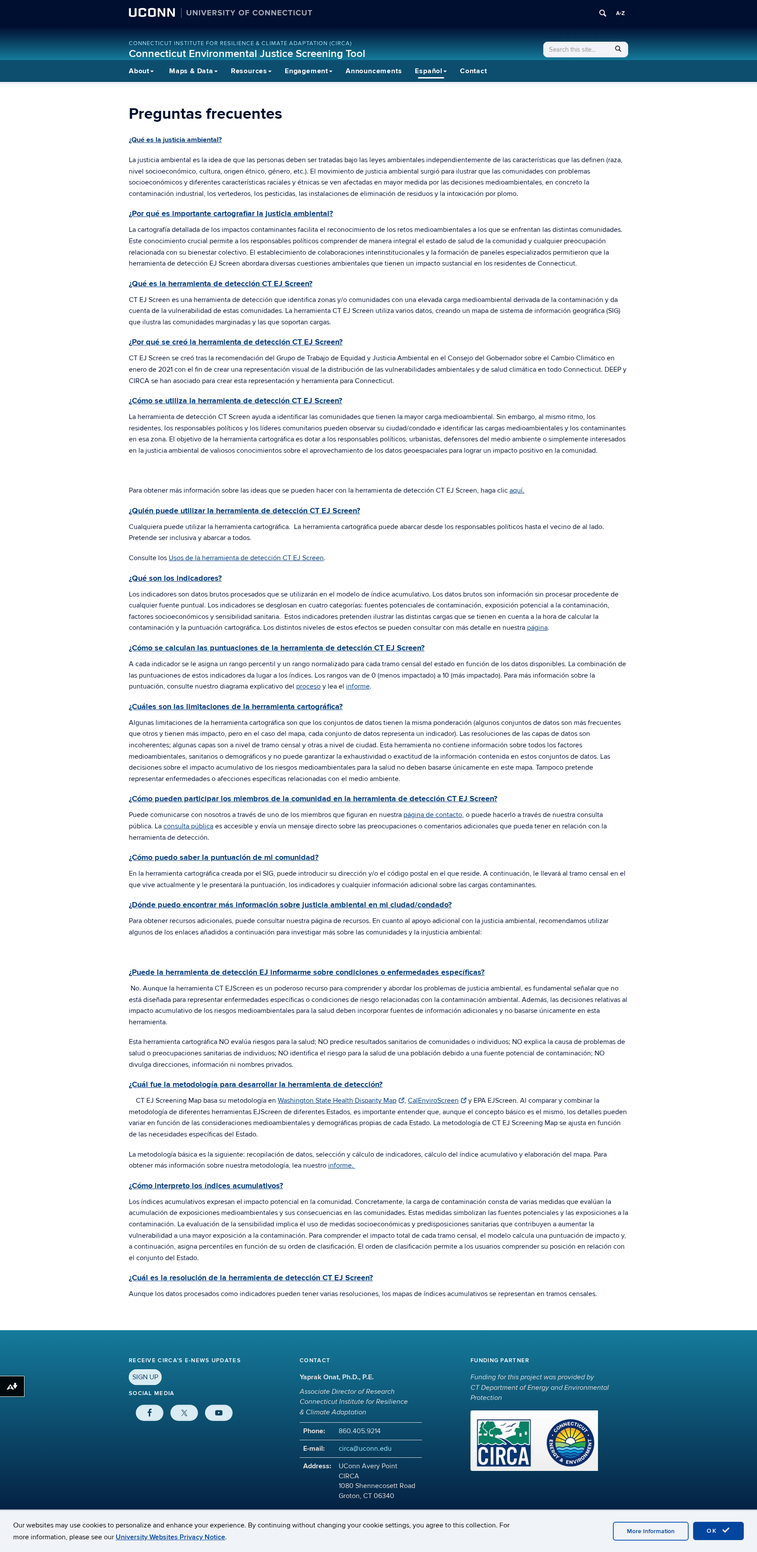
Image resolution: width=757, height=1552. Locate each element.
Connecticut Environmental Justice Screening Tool (247, 53)
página (537, 627)
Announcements (374, 71)
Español (428, 71)
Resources (249, 71)
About (139, 71)
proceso (308, 686)
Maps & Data (191, 71)
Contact (473, 71)
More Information (651, 1531)
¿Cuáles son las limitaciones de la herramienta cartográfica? (236, 707)
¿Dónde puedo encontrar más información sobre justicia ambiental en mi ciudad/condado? (290, 905)
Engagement (306, 71)
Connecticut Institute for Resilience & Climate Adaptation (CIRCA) (240, 43)
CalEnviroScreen (433, 1100)
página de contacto (432, 814)
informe (358, 686)
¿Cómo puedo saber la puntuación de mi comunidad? (223, 858)
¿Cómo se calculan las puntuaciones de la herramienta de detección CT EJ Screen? (276, 648)
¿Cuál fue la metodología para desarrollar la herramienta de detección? (255, 1085)
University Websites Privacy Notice (170, 1537)
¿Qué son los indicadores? (175, 578)
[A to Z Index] (620, 13)
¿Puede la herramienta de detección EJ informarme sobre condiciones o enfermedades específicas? (307, 972)
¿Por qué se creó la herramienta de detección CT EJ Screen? (236, 342)
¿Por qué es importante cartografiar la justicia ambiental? (231, 214)
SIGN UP (145, 1377)
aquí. (516, 490)
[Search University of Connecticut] (603, 13)
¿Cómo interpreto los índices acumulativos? (206, 1186)
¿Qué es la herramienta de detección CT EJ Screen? (220, 284)
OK (713, 1530)
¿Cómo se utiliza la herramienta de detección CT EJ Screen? (235, 401)
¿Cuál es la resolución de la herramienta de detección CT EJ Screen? (251, 1278)
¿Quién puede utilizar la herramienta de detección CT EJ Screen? (244, 511)
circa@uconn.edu (365, 1448)
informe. (341, 1165)
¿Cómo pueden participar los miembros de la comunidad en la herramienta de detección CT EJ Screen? (313, 799)
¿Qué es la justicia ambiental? (175, 139)
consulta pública (188, 826)
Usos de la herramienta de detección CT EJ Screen (246, 558)
